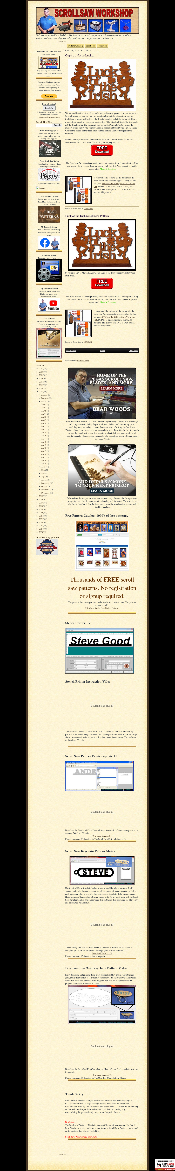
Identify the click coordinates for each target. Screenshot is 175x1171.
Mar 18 (44, 441)
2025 (41, 528)
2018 (41, 506)
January (44, 394)
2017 (41, 502)
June (43, 473)
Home (102, 350)
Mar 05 (44, 410)
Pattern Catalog (75, 45)
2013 (41, 388)
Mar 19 (44, 445)
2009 (41, 375)
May (43, 470)
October (44, 486)
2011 (41, 381)
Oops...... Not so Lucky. (79, 55)
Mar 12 (44, 429)
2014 (41, 391)
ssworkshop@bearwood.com (49, 117)
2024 (41, 525)
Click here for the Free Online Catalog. (102, 608)
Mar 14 (44, 432)
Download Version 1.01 (102, 953)
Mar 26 (44, 454)
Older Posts (133, 350)
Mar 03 (44, 407)
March (44, 401)
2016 (41, 499)
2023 (41, 522)
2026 (41, 532)
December (45, 492)
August (44, 479)
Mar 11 (44, 426)
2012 (41, 385)
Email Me (49, 108)
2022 (41, 519)
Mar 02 (44, 404)
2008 (41, 371)
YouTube (102, 45)
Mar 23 (44, 451)
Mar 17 (44, 438)
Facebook (90, 45)
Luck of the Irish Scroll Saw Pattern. (87, 216)
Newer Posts (71, 350)
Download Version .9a (102, 1075)
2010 (41, 378)
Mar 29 (44, 460)
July (43, 476)
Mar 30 (44, 463)
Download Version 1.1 (102, 836)
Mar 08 (44, 417)
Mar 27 (44, 457)
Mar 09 (44, 420)
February (45, 398)
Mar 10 (44, 423)
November (45, 489)
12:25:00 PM (88, 209)
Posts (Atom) (83, 360)
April (43, 466)
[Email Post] (94, 209)
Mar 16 (44, 435)
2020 (41, 512)
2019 (41, 509)
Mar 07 (44, 414)
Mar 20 (44, 448)
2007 (41, 368)
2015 (41, 496)
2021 (41, 515)
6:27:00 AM (88, 342)
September (45, 483)
